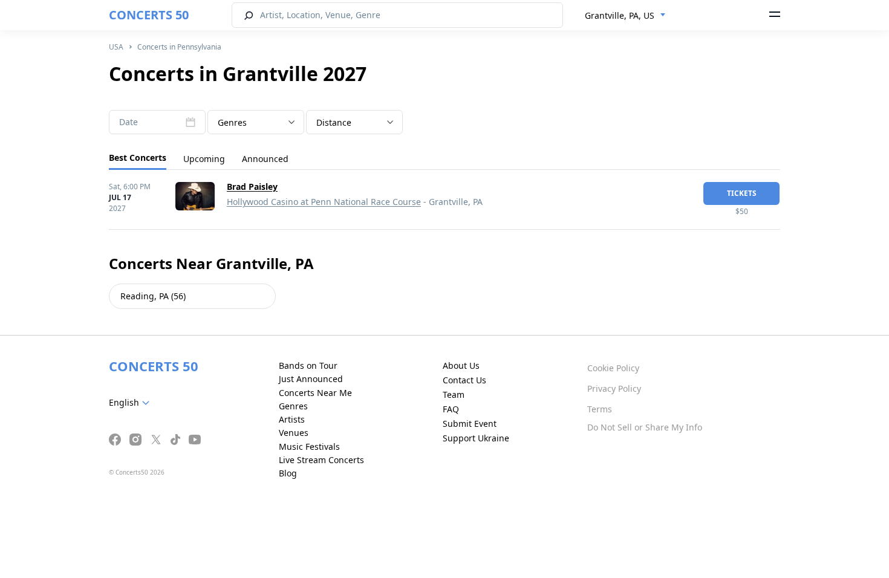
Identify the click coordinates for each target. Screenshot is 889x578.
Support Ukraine (476, 438)
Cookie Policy (613, 368)
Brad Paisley (252, 186)
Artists (292, 419)
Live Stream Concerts (321, 460)
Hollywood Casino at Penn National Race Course (324, 201)
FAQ (451, 409)
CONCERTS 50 (149, 15)
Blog (288, 473)
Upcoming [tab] (204, 158)
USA (116, 47)
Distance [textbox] (333, 122)
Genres (293, 406)
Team (453, 394)
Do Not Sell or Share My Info (644, 427)
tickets (742, 193)
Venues (293, 432)
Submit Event (470, 423)
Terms (599, 409)
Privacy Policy (614, 388)
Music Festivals (309, 446)
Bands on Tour (308, 365)
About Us (461, 365)
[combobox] (625, 16)
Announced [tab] (265, 158)
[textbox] (256, 123)
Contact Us (464, 380)
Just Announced (311, 379)
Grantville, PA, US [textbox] (619, 15)
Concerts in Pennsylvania (179, 47)
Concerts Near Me (315, 392)
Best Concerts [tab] (137, 157)
